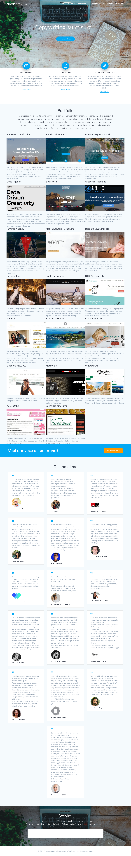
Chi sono (71, 4)
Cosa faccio (83, 4)
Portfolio (96, 4)
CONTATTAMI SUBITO (113, 450)
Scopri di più (26, 89)
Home (63, 4)
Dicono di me (108, 4)
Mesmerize (89, 851)
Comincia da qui (65, 39)
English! (119, 4)
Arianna (18, 4)
